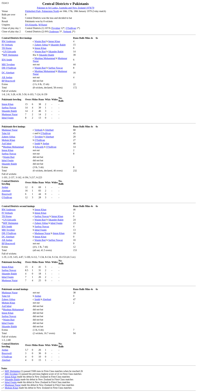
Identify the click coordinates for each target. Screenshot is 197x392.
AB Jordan (7, 77)
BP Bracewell (8, 80)
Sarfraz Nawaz (55, 68)
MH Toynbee (8, 64)
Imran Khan (54, 41)
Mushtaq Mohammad (44, 58)
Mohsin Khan (8, 140)
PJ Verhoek (7, 44)
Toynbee (56, 28)
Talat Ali (6, 133)
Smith (37, 143)
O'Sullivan (71, 28)
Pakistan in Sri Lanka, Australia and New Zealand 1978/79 (65, 7)
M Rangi (42, 24)
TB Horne (7, 48)
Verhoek (67, 31)
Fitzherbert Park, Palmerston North (42, 11)
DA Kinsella (31, 24)
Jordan (46, 143)
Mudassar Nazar (10, 114)
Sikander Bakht (58, 44)
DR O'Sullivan (9, 68)
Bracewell (7, 194)
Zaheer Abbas (41, 44)
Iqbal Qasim (8, 117)
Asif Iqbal (6, 143)
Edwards (39, 147)
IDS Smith (7, 59)
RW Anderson (9, 41)
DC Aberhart (8, 72)
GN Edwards (9, 51)
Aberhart (49, 130)
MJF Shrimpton (10, 55)
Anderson (54, 31)
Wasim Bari (40, 41)
